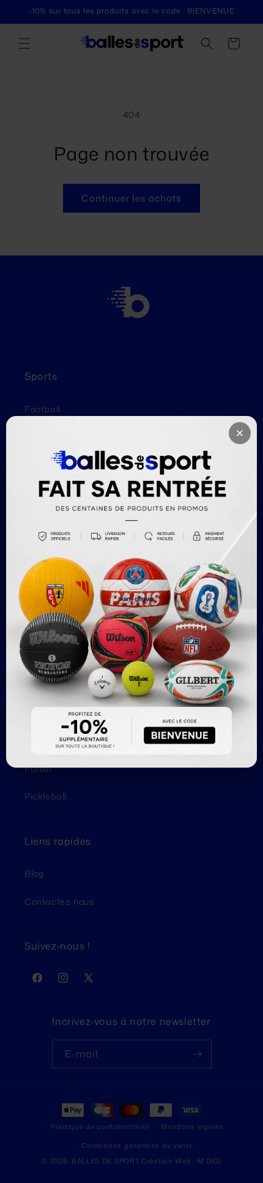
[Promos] (131, 592)
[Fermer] (240, 433)
